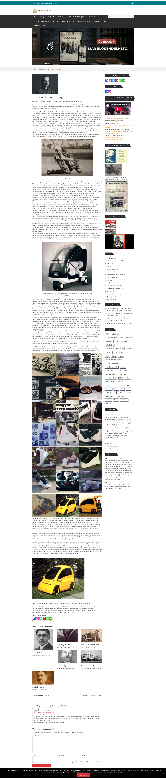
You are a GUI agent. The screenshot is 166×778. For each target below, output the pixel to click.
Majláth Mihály (111, 374)
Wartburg (124, 400)
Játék (44, 26)
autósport (109, 341)
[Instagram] (37, 618)
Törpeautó (109, 396)
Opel (118, 385)
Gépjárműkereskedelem (46, 21)
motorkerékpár (111, 378)
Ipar (58, 21)
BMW (117, 341)
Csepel (108, 352)
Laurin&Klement (122, 370)
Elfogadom (83, 775)
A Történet (50, 17)
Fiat (127, 352)
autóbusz (129, 338)
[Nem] (164, 773)
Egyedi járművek (68, 21)
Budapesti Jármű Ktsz (121, 318)
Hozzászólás (37, 735)
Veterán (108, 400)
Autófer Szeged (87, 666)
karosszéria (110, 370)
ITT (86, 608)
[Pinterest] (44, 618)
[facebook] (132, 3)
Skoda (129, 392)
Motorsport (91, 17)
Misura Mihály (121, 321)
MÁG (121, 378)
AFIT (107, 334)
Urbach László (121, 396)
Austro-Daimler (111, 338)
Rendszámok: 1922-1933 (124, 323)
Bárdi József (110, 345)
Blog (104, 21)
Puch (116, 389)
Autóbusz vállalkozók (113, 261)
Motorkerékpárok (79, 17)
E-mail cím (61, 755)
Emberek (61, 17)
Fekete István (38, 652)
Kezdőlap (41, 17)
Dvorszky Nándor (63, 645)
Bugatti (124, 341)
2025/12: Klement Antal (90, 645)
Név (34, 755)
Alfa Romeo (116, 334)
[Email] (50, 618)
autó (121, 338)
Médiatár (37, 26)
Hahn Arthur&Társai (113, 363)
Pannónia (126, 385)
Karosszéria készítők (113, 288)
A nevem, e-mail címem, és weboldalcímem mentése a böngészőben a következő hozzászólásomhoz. (67, 762)
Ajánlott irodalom (46, 3)
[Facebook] (34, 618)
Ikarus (123, 367)
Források (36, 3)
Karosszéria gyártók (83, 21)
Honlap (83, 755)
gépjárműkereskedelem (114, 360)
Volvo (116, 400)
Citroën (129, 349)
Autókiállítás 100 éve (42, 695)
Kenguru (37, 621)
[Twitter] (40, 618)
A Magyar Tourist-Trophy (91, 695)
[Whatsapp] (47, 618)
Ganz (114, 356)
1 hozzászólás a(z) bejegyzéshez (72, 101)
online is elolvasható (76, 112)
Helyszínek (96, 21)
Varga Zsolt (47, 621)
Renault (121, 392)
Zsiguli (108, 403)
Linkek (56, 3)
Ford (107, 356)
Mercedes (122, 374)
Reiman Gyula (111, 392)
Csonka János (118, 352)
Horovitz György (63, 666)
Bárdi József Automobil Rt (115, 349)
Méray (128, 378)
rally (128, 389)
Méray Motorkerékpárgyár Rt (116, 381)
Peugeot (109, 389)
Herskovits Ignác (112, 367)
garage (121, 356)
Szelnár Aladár (38, 687)
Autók (68, 17)
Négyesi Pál (110, 385)
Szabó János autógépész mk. (116, 313)
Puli (42, 621)
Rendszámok (111, 299)
